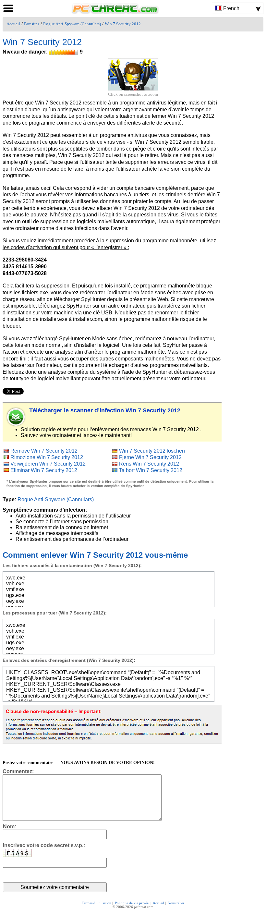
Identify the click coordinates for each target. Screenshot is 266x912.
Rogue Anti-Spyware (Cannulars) (72, 24)
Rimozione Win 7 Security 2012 (46, 457)
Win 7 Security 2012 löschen (152, 451)
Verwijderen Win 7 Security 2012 (48, 464)
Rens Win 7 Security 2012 (149, 464)
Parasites (31, 24)
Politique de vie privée (132, 903)
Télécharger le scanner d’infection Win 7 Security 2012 (104, 410)
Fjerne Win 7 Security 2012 (150, 457)
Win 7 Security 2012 (123, 24)
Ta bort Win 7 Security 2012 (150, 470)
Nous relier (176, 903)
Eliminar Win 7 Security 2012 (43, 470)
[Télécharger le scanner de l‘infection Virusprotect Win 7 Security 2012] (16, 417)
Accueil (13, 24)
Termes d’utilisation (96, 903)
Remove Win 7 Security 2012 (44, 451)
